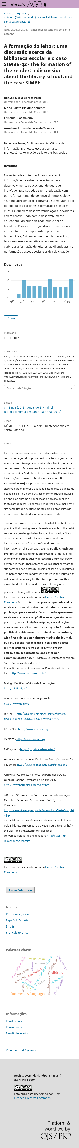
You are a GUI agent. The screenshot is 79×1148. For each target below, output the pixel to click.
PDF (12, 318)
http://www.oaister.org (30, 739)
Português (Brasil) (18, 914)
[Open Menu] (4, 4)
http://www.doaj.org (16, 703)
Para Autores (14, 1027)
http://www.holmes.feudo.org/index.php (42, 764)
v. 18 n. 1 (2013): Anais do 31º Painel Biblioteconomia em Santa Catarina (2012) (38, 19)
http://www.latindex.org (33, 729)
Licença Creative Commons (32, 1098)
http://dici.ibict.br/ (15, 688)
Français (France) (17, 932)
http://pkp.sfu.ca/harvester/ (37, 749)
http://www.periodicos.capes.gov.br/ (26, 785)
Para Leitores (14, 1021)
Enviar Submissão (20, 890)
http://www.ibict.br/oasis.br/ (28, 673)
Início (7, 13)
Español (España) (18, 920)
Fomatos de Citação (19, 388)
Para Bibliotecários (17, 1033)
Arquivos (21, 13)
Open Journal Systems (21, 1050)
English (11, 926)
